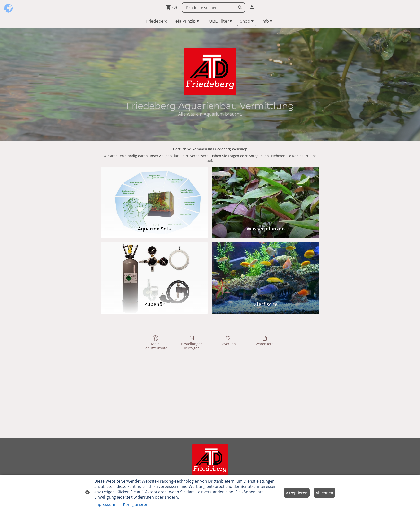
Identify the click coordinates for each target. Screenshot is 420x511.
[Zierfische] (265, 269)
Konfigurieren (135, 504)
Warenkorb (265, 343)
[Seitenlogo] (210, 460)
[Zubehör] (154, 269)
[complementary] (8, 8)
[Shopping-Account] (252, 7)
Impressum (104, 504)
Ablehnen (324, 492)
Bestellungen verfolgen (191, 345)
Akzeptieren (296, 492)
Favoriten (228, 343)
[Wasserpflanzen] (265, 194)
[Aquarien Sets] (154, 194)
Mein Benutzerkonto (155, 345)
